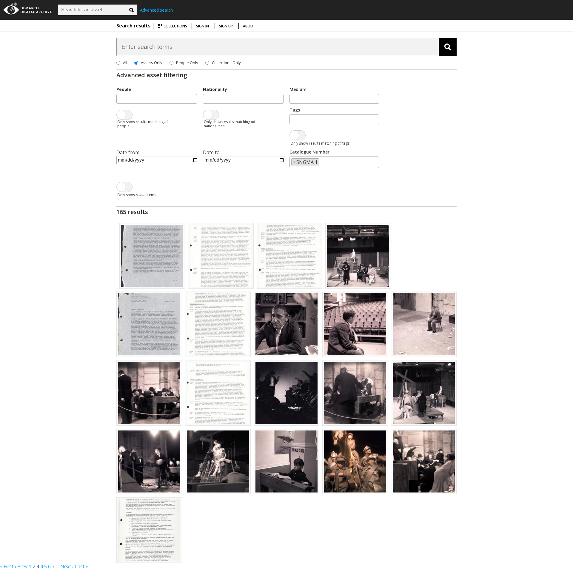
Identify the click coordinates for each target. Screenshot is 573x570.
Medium (297, 89)
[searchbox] (120, 98)
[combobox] (156, 99)
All (125, 62)
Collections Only (226, 62)
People (123, 89)
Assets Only (151, 62)
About (249, 26)
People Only (187, 62)
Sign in (202, 26)
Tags (294, 110)
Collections (175, 26)
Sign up (226, 26)
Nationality (215, 89)
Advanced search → (159, 10)
